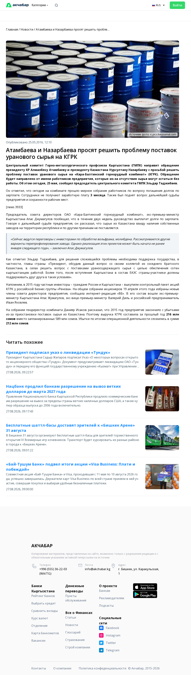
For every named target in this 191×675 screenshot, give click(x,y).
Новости (27, 29)
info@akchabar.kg (97, 569)
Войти (177, 5)
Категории (39, 5)
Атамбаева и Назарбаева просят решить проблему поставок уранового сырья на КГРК (100, 29)
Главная (12, 29)
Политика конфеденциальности (102, 668)
